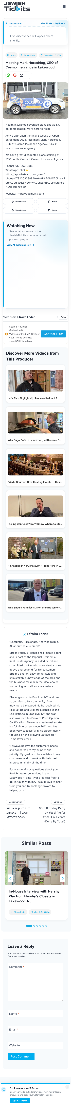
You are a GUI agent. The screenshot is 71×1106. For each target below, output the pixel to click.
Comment (16, 966)
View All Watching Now (53, 23)
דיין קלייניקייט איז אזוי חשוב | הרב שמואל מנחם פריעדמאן (18, 810)
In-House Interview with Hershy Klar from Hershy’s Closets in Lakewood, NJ (34, 896)
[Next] (62, 878)
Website (14, 1045)
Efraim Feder (30, 55)
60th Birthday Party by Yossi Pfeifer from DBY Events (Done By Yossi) (52, 812)
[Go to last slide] (10, 878)
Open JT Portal (20, 1100)
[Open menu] (64, 6)
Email (13, 1029)
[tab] (29, 926)
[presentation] (36, 868)
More (13, 55)
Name (14, 1013)
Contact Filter (53, 334)
